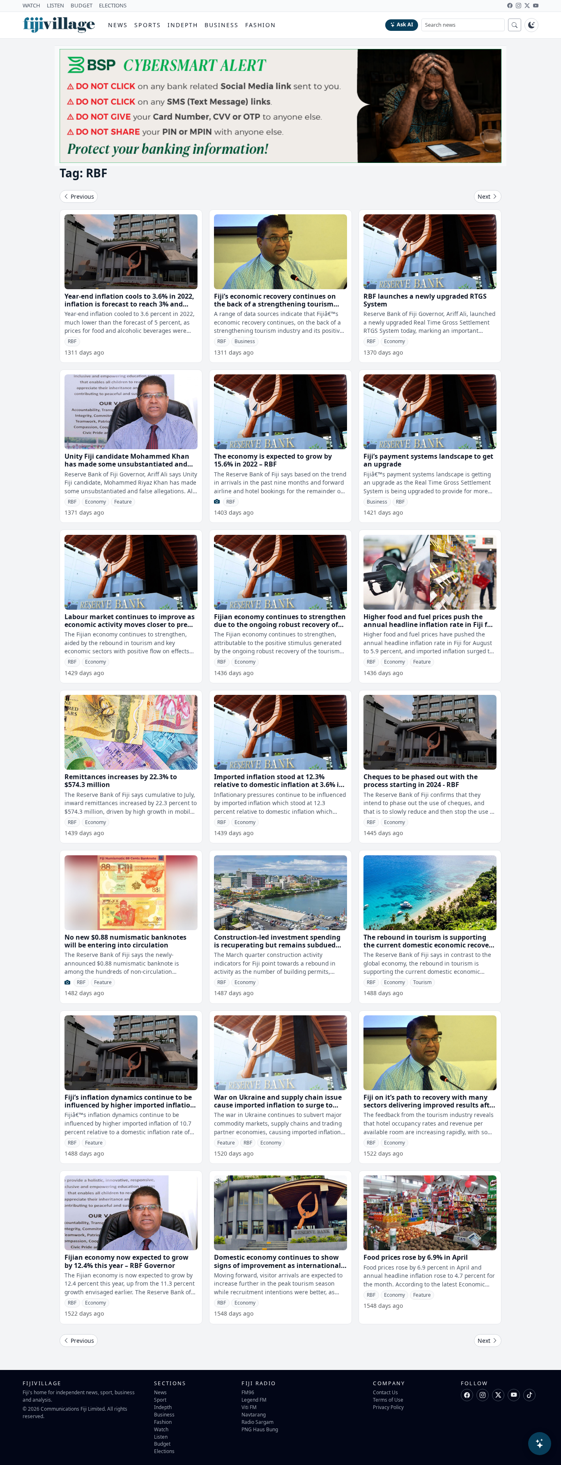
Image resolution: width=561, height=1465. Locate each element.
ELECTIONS (112, 5)
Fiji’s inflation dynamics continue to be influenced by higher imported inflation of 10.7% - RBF (129, 1105)
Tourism (422, 982)
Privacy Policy (388, 1407)
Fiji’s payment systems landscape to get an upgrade (428, 460)
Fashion (260, 25)
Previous (81, 196)
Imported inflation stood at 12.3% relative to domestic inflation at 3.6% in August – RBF (278, 784)
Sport (160, 1399)
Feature (123, 501)
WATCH (31, 5)
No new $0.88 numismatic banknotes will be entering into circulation (125, 941)
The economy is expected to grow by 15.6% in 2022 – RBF (273, 460)
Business (222, 25)
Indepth (183, 25)
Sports (147, 25)
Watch (161, 1429)
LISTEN (55, 5)
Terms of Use (388, 1399)
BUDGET (81, 5)
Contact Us (385, 1392)
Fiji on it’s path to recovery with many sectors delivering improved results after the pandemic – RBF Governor (429, 1105)
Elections (164, 1451)
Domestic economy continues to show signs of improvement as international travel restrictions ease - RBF (277, 1265)
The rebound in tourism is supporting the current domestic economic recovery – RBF (429, 945)
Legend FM (254, 1399)
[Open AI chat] (539, 1443)
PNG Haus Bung (259, 1429)
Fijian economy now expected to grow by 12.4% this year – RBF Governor (126, 1261)
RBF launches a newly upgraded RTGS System (425, 300)
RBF (72, 341)
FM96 (247, 1392)
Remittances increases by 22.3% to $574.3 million (120, 780)
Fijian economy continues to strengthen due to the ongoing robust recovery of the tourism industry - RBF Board (280, 624)
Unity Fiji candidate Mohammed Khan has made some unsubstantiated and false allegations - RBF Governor (126, 464)
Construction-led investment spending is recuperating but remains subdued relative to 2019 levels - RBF (277, 945)
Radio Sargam (257, 1422)
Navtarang (253, 1414)
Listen (161, 1436)
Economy (394, 341)
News (118, 25)
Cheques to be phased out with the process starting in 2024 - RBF (420, 780)
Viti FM (249, 1407)
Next (485, 196)
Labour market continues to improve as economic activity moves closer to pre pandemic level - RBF (129, 624)
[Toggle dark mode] (531, 25)
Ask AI (405, 24)
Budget (162, 1443)
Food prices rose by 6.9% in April (415, 1257)
